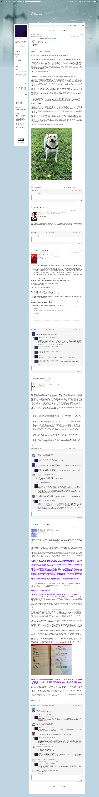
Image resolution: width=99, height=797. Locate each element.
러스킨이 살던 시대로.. (20, 127)
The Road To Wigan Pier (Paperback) (44, 254)
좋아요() (40, 187)
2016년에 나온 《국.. (20, 116)
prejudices (63, 280)
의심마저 (47, 292)
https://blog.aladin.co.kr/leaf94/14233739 (38, 252)
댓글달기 (52, 454)
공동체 (22, 71)
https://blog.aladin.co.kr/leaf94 (36, 14)
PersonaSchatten (39, 333)
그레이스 (37, 474)
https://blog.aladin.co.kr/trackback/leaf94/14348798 (45, 232)
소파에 (50, 276)
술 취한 (41, 272)
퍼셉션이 (46, 286)
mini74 (37, 495)
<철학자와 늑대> (34, 76)
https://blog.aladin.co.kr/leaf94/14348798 (38, 210)
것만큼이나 (46, 283)
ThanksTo (80, 187)
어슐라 (40, 445)
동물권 (24, 72)
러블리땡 (37, 723)
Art (17, 56)
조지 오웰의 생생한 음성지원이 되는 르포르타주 (44, 250)
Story (41, 34)
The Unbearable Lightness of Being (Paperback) (47, 38)
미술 (18, 74)
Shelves (17, 54)
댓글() (81, 34)
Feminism (19, 60)
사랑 (20, 74)
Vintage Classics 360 (64, 212)
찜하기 (75, 187)
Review (16, 48)
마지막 (62, 30)
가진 (37, 284)
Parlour (62, 276)
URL (55, 337)
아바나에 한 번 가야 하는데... (39, 378)
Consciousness (20, 62)
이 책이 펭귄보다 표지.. (20, 124)
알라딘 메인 (14, 1)
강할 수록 (49, 286)
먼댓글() (36, 187)
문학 (16, 74)
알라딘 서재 (4, 1)
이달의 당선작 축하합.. (20, 119)
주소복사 (73, 190)
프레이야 (37, 454)
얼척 (32, 297)
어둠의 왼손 (39, 529)
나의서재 (69, 1)
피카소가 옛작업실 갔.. (20, 125)
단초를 (40, 306)
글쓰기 (84, 1)
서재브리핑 (74, 1)
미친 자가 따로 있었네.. (20, 115)
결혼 (17, 71)
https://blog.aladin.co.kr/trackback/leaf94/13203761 (45, 450)
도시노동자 (21, 72)
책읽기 (23, 77)
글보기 (70, 25)
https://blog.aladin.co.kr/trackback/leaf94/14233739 (45, 329)
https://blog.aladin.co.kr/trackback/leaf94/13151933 (45, 705)
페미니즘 (36, 445)
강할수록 (42, 284)
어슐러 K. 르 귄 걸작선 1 (48, 529)
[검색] (26, 95)
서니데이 (37, 746)
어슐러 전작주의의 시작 (43, 524)
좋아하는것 (20, 77)
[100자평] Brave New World (39, 207)
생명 (23, 74)
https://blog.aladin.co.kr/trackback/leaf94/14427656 (45, 190)
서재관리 (80, 1)
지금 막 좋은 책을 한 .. (20, 118)
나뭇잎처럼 (72, 36)
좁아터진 (72, 268)
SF (33, 445)
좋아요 (65, 187)
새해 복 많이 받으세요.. (20, 123)
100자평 (19, 51)
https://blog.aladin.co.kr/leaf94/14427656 (38, 36)
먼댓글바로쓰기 (78, 190)
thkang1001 (38, 759)
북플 (10, 1)
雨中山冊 (33, 13)
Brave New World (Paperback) (43, 212)
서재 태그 (17, 69)
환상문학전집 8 (46, 383)
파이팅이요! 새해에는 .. (20, 120)
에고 (24, 75)
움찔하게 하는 (71, 276)
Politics (18, 59)
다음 (59, 30)
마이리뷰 (19, 49)
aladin (23, 142)
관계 (25, 71)
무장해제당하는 (59, 272)
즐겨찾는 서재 (89, 1)
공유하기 (70, 187)
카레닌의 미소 (36, 34)
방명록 (16, 66)
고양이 (19, 71)
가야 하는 (61, 269)
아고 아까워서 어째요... (20, 122)
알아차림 (19, 75)
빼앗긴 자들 (39, 383)
